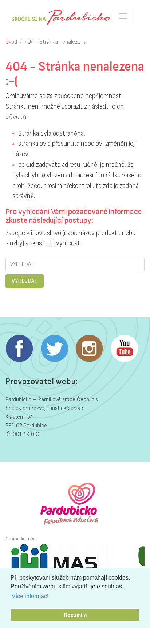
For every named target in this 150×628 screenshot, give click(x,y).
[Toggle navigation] (123, 16)
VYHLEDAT (25, 281)
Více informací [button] (30, 596)
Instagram (89, 348)
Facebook (19, 348)
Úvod (11, 42)
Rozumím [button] (75, 615)
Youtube (124, 348)
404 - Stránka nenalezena (55, 42)
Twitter (54, 348)
